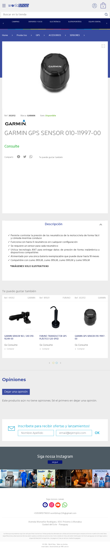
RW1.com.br (65, 547)
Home (5, 35)
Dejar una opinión (16, 391)
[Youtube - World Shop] (58, 504)
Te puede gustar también (51, 157)
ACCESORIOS (55, 35)
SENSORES (75, 35)
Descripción (53, 224)
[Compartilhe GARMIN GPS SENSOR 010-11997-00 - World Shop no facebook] (18, 157)
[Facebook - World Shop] (45, 504)
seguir (55, 462)
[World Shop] (18, 5)
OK (97, 433)
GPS (38, 35)
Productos (22, 35)
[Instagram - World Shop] (51, 504)
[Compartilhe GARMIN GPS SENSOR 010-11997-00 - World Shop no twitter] (24, 157)
